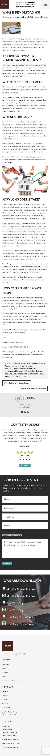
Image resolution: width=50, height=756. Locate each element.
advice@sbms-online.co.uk (25, 6)
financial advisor (11, 157)
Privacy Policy (6, 707)
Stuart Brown (41, 17)
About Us (5, 691)
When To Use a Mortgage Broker (16, 383)
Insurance (5, 672)
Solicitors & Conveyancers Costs (11, 680)
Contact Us (5, 703)
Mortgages (5, 664)
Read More (25, 465)
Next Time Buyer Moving (21, 617)
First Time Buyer (16, 603)
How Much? (5, 668)
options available (26, 47)
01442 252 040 (30, 2)
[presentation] (22, 457)
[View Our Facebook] (5, 713)
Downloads (5, 699)
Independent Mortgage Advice (16, 371)
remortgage (22, 374)
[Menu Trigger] (45, 4)
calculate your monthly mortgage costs (33, 313)
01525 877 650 (29, 4)
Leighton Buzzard (35, 371)
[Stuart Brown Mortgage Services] (18, 646)
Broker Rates (17, 363)
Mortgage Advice (17, 366)
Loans (4, 676)
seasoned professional (16, 277)
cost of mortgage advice (28, 368)
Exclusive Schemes (30, 363)
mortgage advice (11, 374)
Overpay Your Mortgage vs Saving (33, 388)
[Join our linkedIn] (15, 713)
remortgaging (33, 374)
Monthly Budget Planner (20, 589)
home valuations (39, 316)
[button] (22, 412)
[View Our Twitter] (10, 713)
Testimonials (5, 695)
